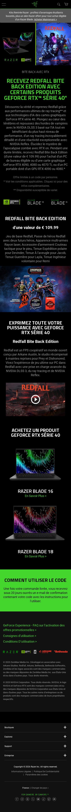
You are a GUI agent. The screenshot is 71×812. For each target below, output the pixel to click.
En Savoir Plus (35, 496)
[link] (35, 4)
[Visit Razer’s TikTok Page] (43, 799)
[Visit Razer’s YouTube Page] (38, 799)
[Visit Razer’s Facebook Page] (16, 799)
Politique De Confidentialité (46, 771)
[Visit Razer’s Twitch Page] (49, 799)
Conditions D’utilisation (20, 641)
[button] (4, 4)
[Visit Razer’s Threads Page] (27, 799)
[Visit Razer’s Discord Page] (54, 799)
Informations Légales (21, 771)
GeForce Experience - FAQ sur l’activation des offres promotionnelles (34, 628)
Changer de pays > (40, 788)
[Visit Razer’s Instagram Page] (22, 799)
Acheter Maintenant (45, 19)
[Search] (58, 4)
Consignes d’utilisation (19, 636)
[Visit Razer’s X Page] (33, 799)
